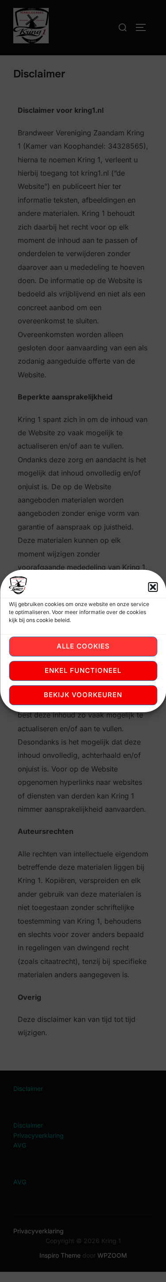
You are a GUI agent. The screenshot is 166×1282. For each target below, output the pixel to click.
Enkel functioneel (83, 670)
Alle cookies (83, 646)
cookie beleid (52, 620)
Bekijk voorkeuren (83, 695)
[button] (152, 587)
